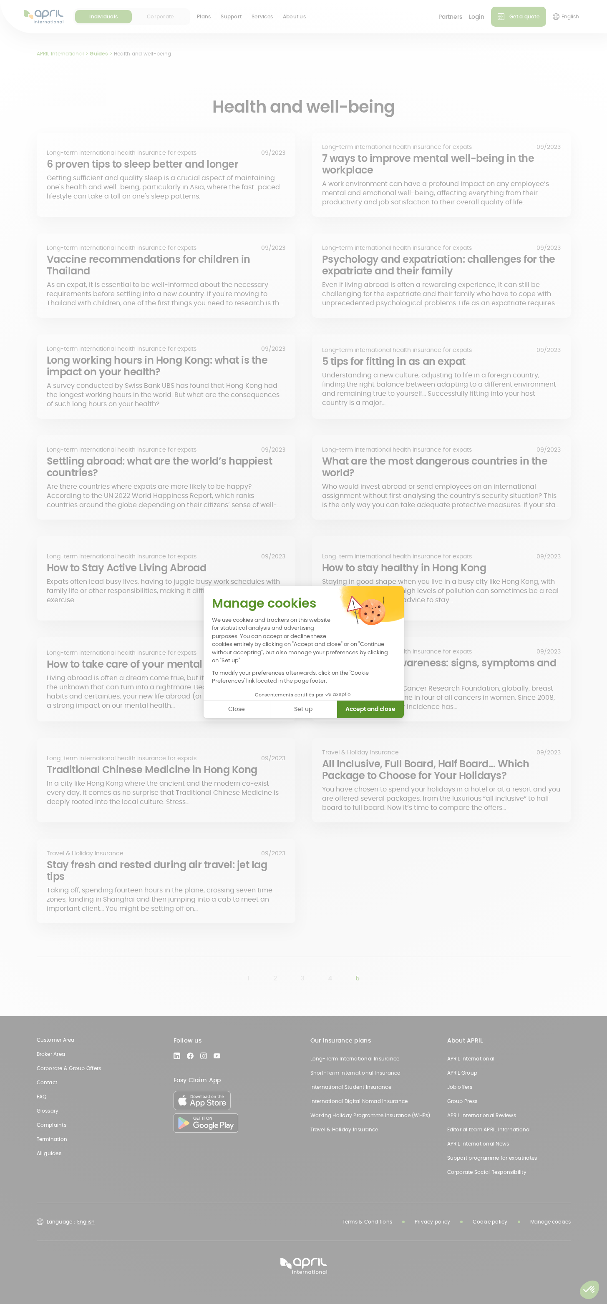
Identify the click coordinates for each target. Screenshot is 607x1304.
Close (236, 709)
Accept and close (370, 709)
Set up (303, 709)
